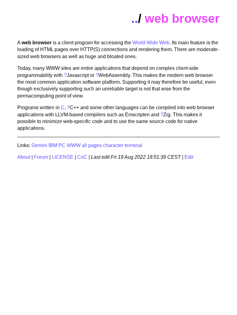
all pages (92, 145)
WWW (74, 145)
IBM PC (56, 145)
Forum (41, 157)
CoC (82, 157)
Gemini (39, 145)
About (23, 157)
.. (134, 18)
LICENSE (62, 157)
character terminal (122, 145)
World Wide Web (150, 42)
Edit (189, 157)
